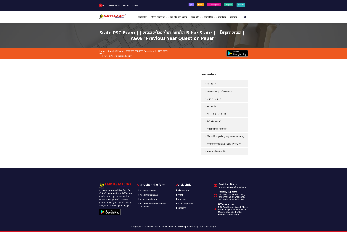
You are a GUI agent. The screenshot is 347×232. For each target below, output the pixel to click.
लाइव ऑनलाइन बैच (214, 98)
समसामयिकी (208, 17)
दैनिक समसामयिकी (185, 203)
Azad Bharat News (149, 194)
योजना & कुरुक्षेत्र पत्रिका (216, 113)
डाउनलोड (233, 17)
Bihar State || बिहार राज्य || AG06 (189, 35)
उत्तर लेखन (222, 17)
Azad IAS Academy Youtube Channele (153, 205)
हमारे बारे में (142, 17)
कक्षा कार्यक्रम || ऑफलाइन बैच (219, 91)
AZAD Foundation (148, 199)
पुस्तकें (200, 5)
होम (191, 5)
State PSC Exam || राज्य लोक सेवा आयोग (142, 33)
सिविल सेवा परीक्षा (158, 17)
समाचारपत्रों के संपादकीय (216, 151)
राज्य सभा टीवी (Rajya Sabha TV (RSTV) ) (224, 143)
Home (102, 51)
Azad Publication (148, 190)
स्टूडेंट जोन (195, 17)
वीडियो (180, 194)
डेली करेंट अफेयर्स (214, 121)
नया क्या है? (211, 106)
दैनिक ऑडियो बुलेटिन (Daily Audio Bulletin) (225, 136)
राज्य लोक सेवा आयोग (178, 17)
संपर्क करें (241, 5)
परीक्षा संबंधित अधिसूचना (216, 128)
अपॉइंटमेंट (228, 5)
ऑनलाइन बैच (214, 5)
